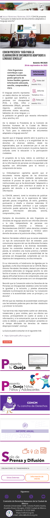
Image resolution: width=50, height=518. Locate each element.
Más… (40, 84)
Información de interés (37, 477)
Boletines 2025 (24, 17)
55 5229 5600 (29, 510)
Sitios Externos (13, 478)
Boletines (12, 17)
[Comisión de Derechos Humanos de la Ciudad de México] (25, 6)
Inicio (4, 17)
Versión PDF (7, 342)
